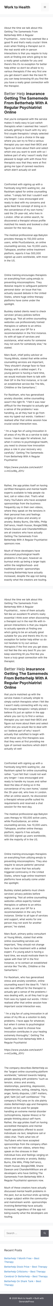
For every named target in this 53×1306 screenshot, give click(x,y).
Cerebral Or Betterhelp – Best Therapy (26, 1276)
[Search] (45, 1233)
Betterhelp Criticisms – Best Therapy (25, 1271)
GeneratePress (26, 1301)
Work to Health (17, 7)
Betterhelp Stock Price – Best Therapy (25, 1266)
